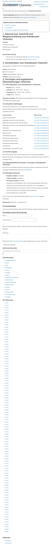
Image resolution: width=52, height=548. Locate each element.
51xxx (6, 417)
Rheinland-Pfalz (9, 284)
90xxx (7, 509)
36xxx (7, 383)
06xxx (7, 312)
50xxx (7, 414)
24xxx (7, 354)
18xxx (6, 339)
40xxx (7, 393)
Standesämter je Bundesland (41, 1)
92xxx (7, 514)
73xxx (6, 468)
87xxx (6, 502)
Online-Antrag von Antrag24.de (28, 17)
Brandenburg (8, 267)
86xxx (7, 500)
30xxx (7, 368)
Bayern (7, 262)
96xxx (7, 524)
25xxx (7, 356)
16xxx (6, 334)
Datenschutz (8, 543)
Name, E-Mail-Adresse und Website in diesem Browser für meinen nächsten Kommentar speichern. (25, 227)
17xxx (6, 337)
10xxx (6, 322)
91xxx (6, 512)
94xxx (7, 519)
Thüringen (7, 297)
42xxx (7, 397)
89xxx (7, 507)
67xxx (6, 453)
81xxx (6, 487)
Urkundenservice (44, 6)
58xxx (7, 434)
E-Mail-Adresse (7, 220)
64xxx (7, 446)
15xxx (6, 332)
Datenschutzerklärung (17, 241)
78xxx (6, 480)
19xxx (6, 341)
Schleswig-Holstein (10, 294)
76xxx (6, 475)
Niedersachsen (9, 280)
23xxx (7, 351)
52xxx (7, 419)
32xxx (7, 373)
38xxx (7, 388)
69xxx (7, 458)
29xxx (7, 366)
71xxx (6, 463)
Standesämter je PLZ (39, 4)
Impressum (8, 540)
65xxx (7, 448)
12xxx (6, 324)
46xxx (7, 405)
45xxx (7, 402)
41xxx (6, 395)
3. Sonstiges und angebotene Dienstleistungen (16, 30)
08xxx (7, 317)
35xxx (7, 380)
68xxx (7, 456)
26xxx (7, 358)
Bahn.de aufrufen (32, 59)
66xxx (7, 451)
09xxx (7, 320)
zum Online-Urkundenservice (41, 117)
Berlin (6, 265)
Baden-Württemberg (10, 260)
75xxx (6, 473)
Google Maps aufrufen (34, 57)
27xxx (6, 361)
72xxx (6, 465)
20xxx (7, 344)
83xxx (7, 492)
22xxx (7, 349)
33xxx (7, 375)
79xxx (6, 483)
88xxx (7, 504)
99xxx (7, 531)
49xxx (7, 412)
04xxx (7, 310)
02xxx (7, 305)
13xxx (6, 327)
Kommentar (35, 196)
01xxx (6, 302)
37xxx (6, 385)
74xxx (6, 470)
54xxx (7, 424)
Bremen (7, 270)
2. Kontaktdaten (9, 27)
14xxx (6, 329)
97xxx (6, 526)
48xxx (7, 410)
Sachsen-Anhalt (9, 292)
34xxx (7, 378)
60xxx (7, 439)
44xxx (7, 400)
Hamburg (7, 272)
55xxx (7, 427)
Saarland (7, 287)
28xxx (7, 363)
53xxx (7, 422)
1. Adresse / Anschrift (10, 25)
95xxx (7, 521)
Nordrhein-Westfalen (10, 282)
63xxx (7, 444)
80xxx (7, 485)
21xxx (6, 346)
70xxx (6, 461)
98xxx (7, 529)
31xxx (6, 371)
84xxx (7, 495)
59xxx (7, 436)
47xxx (6, 407)
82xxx (7, 490)
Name (4, 215)
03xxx (7, 307)
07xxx (6, 315)
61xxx (6, 441)
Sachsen (7, 289)
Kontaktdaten (28, 169)
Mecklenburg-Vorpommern (12, 277)
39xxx (7, 390)
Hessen (7, 275)
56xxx (7, 429)
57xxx (6, 431)
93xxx (7, 517)
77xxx (6, 478)
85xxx (7, 497)
